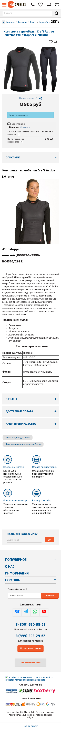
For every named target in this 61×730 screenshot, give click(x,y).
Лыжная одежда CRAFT (17, 437)
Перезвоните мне (30, 662)
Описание (13, 157)
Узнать (50, 595)
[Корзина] (57, 4)
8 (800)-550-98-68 (31, 624)
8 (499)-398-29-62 (30, 636)
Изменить (25, 127)
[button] (4, 70)
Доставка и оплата (19, 411)
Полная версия (30, 726)
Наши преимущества (21, 423)
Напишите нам (32, 648)
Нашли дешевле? (28, 98)
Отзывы (11, 398)
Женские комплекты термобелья (23, 444)
